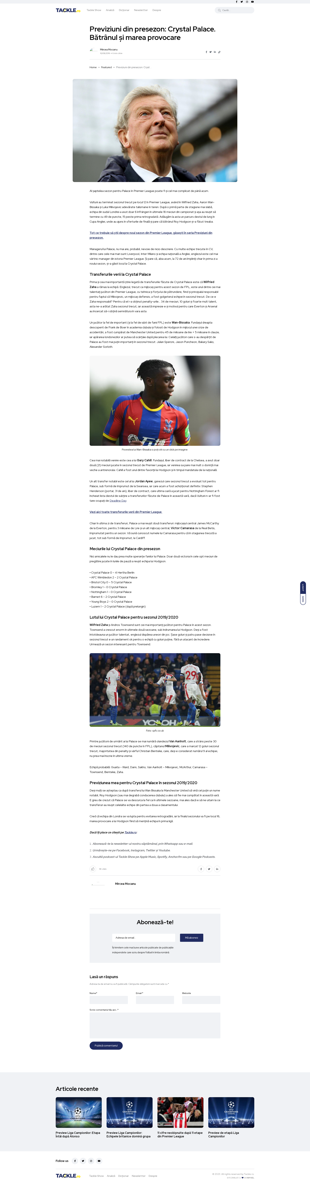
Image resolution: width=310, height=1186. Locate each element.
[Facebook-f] (75, 1161)
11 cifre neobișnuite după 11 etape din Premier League (180, 1134)
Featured (106, 67)
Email (139, 993)
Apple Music (148, 857)
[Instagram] (91, 1161)
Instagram (137, 850)
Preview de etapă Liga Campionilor (223, 1134)
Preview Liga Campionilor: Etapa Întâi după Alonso (78, 1134)
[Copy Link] (219, 52)
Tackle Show (94, 10)
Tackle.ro (130, 832)
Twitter (150, 850)
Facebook (122, 850)
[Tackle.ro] (68, 10)
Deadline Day (118, 500)
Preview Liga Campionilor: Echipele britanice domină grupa (128, 1134)
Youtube (164, 850)
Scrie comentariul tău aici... (104, 1009)
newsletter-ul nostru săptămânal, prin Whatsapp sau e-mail (153, 844)
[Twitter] (83, 1161)
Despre (157, 10)
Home (93, 67)
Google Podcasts (203, 857)
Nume (93, 993)
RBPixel (250, 1178)
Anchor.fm (175, 857)
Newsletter (141, 10)
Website (186, 993)
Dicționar (124, 10)
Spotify (162, 857)
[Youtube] (99, 1161)
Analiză (110, 10)
